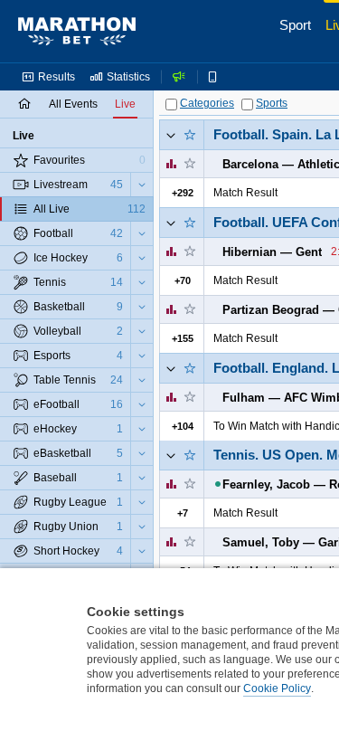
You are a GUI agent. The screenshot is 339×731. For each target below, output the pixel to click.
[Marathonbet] (77, 31)
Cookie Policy (277, 688)
